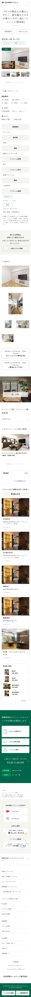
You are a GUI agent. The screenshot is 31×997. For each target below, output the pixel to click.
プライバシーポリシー (15, 965)
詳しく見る (15, 394)
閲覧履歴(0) (8, 31)
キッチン (6, 200)
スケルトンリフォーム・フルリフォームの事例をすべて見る (15, 365)
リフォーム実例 (6, 909)
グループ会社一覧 (7, 943)
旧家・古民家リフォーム (9, 876)
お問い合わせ (6, 931)
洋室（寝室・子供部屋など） (12, 212)
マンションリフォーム (9, 881)
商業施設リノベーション (9, 886)
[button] (8, 82)
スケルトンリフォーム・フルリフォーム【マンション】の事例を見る (15, 353)
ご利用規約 (15, 962)
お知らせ (4, 948)
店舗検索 (4, 921)
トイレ (14, 200)
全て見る (23, 701)
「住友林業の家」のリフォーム (11, 891)
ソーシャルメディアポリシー (15, 969)
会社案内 (4, 938)
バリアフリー (6, 419)
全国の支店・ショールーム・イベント (13, 859)
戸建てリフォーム (7, 871)
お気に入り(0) (22, 31)
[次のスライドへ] (27, 82)
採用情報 (5, 953)
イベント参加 (6, 926)
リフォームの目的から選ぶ (10, 899)
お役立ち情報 (6, 914)
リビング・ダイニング (10, 208)
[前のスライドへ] (3, 82)
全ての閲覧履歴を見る (20, 481)
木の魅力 (4, 904)
